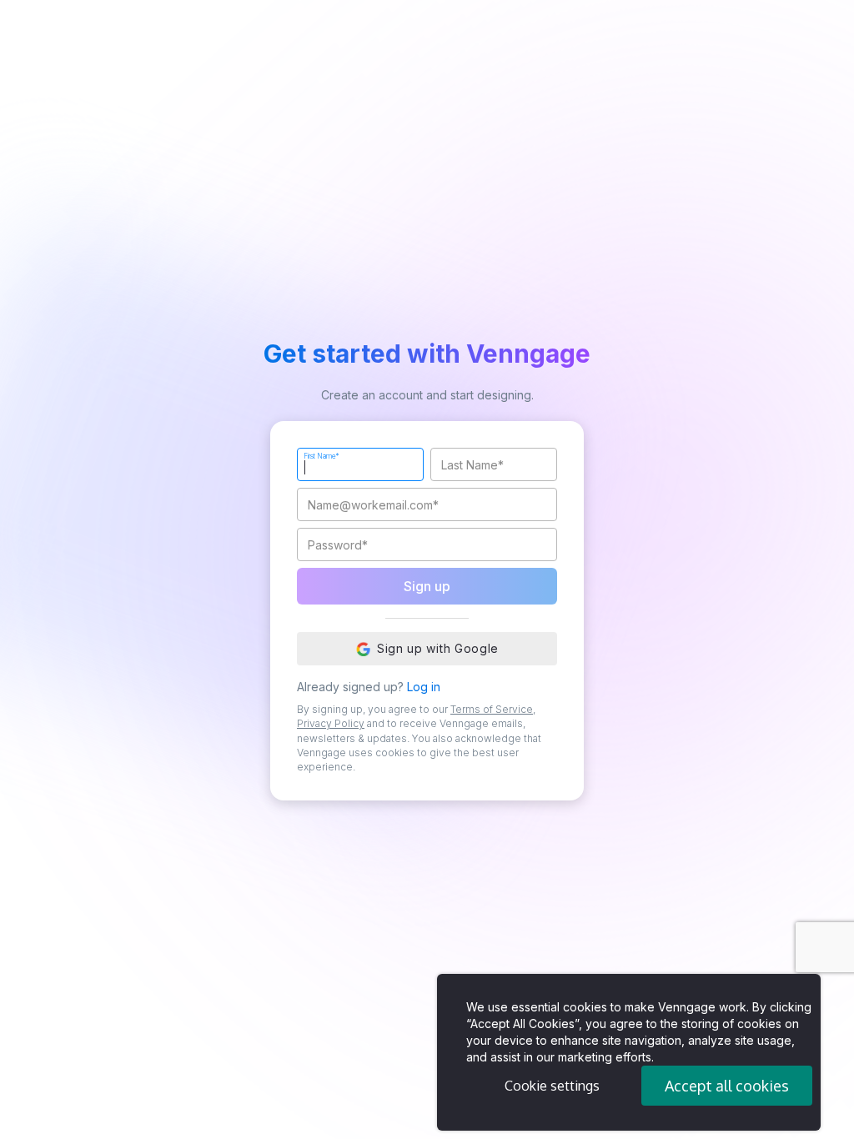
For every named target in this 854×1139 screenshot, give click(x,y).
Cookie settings (552, 1085)
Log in (423, 687)
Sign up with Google (438, 648)
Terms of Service (491, 709)
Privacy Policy (330, 723)
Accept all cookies (727, 1085)
